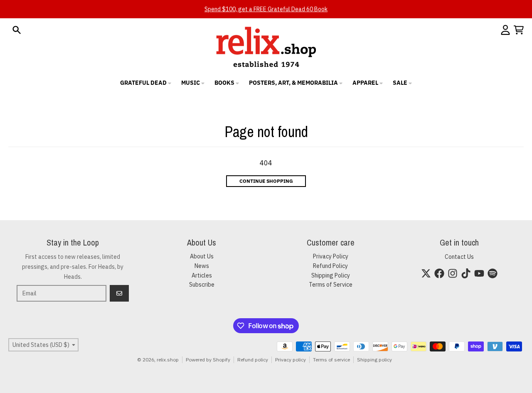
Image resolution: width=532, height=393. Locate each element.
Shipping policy (374, 359)
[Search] (17, 30)
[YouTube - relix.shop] (479, 273)
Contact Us (459, 256)
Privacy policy (290, 359)
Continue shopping (266, 181)
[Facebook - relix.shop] (439, 273)
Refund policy (252, 359)
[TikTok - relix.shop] (466, 273)
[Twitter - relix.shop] (426, 273)
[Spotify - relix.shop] (493, 273)
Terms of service (331, 359)
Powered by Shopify (208, 359)
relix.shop (168, 359)
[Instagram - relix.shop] (453, 273)
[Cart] (519, 30)
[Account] (505, 30)
